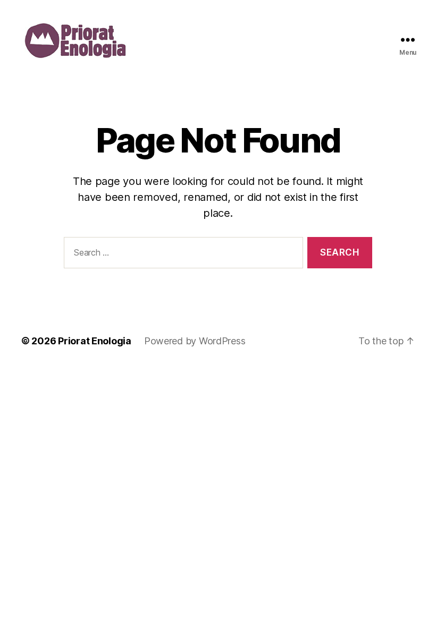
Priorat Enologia (94, 340)
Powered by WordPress (195, 340)
